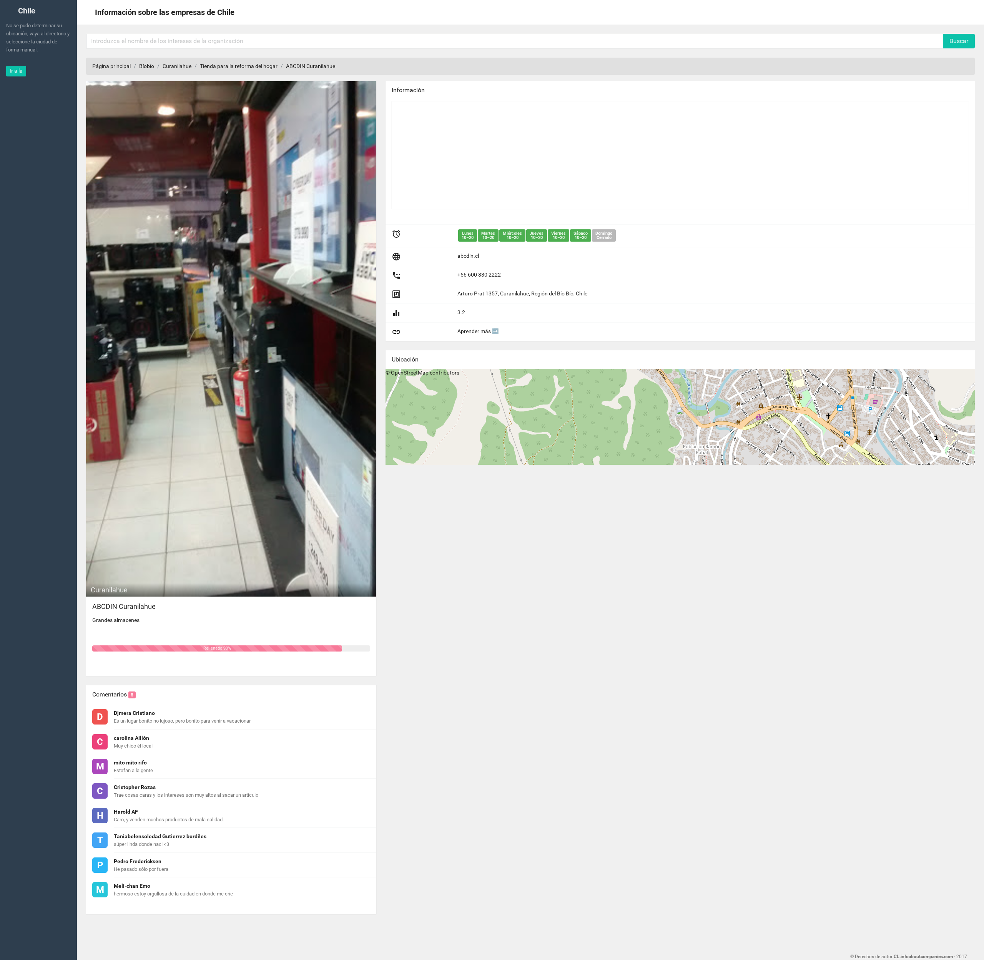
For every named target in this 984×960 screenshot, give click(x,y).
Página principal (111, 66)
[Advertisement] (622, 155)
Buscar (958, 41)
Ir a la (16, 71)
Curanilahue (177, 66)
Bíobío (146, 66)
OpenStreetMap (410, 373)
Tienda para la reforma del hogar (239, 66)
